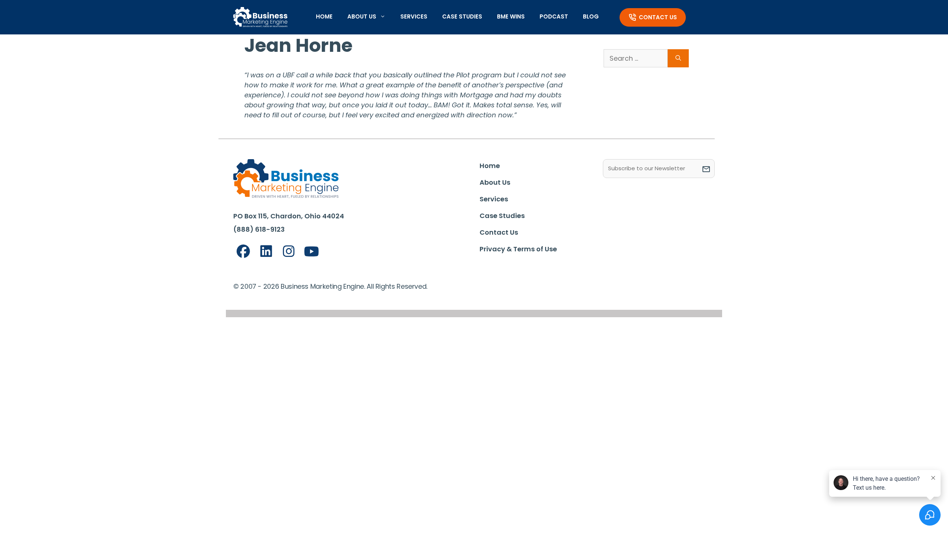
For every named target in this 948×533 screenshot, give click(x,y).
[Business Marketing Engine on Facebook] (243, 251)
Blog (591, 16)
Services (413, 16)
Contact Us (658, 17)
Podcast (554, 16)
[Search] (678, 58)
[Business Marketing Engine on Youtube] (312, 252)
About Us (361, 16)
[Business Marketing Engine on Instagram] (289, 251)
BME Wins (511, 16)
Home (324, 16)
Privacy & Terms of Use (518, 249)
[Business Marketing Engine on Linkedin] (266, 251)
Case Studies (462, 16)
